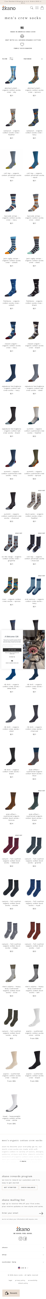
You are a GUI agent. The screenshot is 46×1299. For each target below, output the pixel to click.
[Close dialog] (43, 631)
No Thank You (12, 656)
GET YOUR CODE (12, 650)
